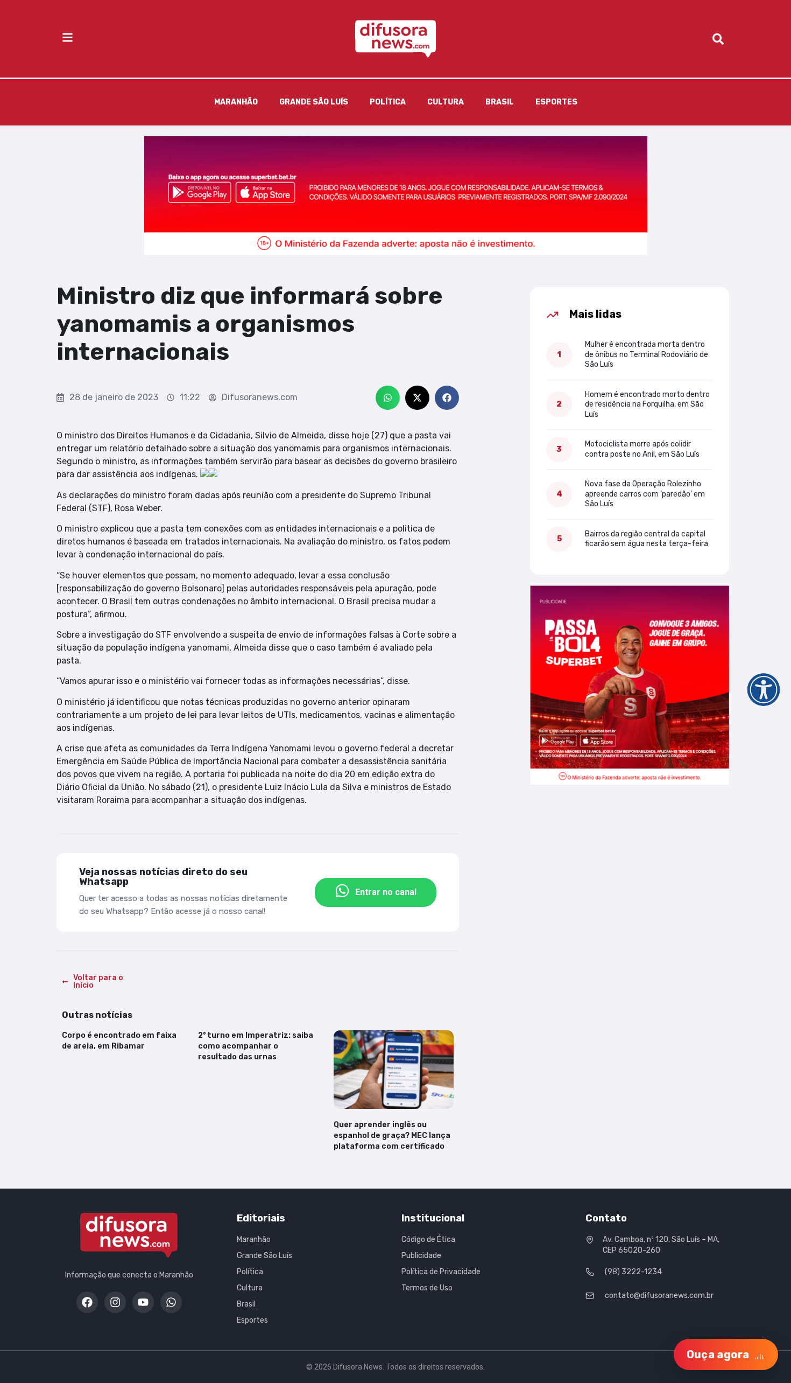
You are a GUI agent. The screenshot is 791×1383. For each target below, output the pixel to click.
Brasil (499, 102)
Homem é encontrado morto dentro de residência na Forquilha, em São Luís (647, 404)
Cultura (445, 102)
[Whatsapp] (171, 1302)
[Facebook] (87, 1302)
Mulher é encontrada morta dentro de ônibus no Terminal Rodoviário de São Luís (646, 354)
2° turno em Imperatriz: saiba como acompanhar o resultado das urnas (255, 1046)
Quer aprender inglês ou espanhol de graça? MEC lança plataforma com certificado (392, 1135)
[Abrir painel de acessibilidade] (763, 690)
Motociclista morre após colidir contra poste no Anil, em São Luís (642, 448)
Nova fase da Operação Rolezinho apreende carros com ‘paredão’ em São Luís (645, 493)
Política (388, 102)
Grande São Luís (313, 102)
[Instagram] (115, 1302)
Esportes (556, 102)
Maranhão (236, 102)
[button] (388, 398)
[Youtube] (143, 1302)
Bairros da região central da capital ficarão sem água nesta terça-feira (646, 538)
